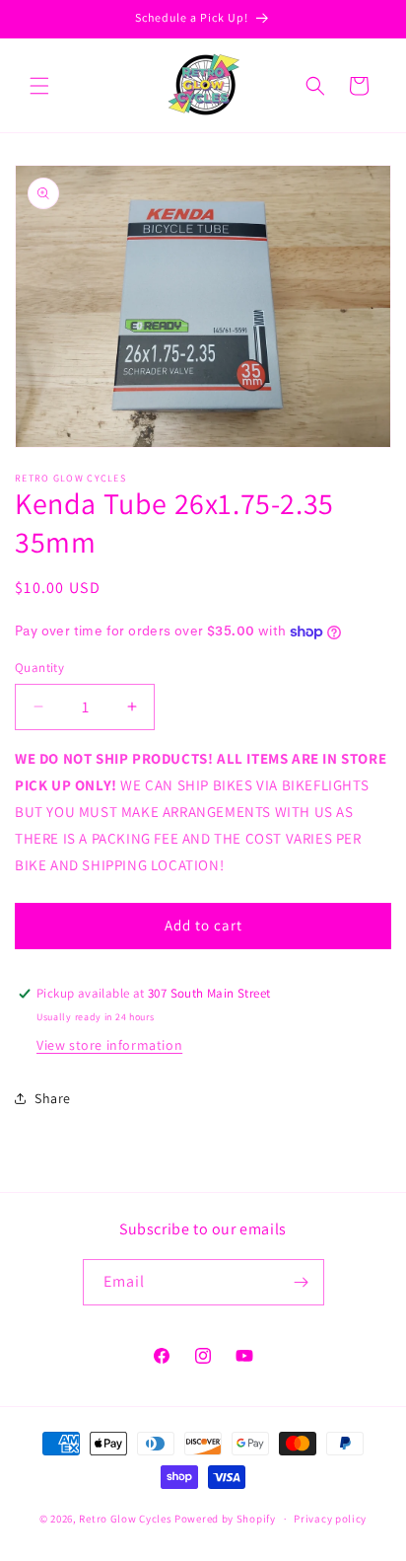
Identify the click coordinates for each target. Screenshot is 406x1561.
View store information (109, 1045)
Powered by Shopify (225, 1518)
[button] (39, 86)
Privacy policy (330, 1518)
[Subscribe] (301, 1282)
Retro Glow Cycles (125, 1518)
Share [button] (52, 1098)
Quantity (39, 667)
